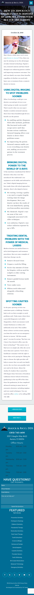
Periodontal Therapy (17, 527)
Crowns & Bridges (17, 541)
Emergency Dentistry (17, 567)
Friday (8, 472)
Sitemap (17, 585)
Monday (9, 446)
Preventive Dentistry (17, 517)
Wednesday (10, 459)
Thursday (9, 466)
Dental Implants (17, 547)
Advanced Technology (17, 564)
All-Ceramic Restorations (17, 560)
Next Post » (17, 417)
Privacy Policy (23, 583)
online (16, 394)
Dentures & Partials (17, 544)
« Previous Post (17, 409)
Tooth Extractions (17, 537)
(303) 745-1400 (17, 432)
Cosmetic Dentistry (17, 550)
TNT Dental (25, 587)
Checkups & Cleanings (17, 521)
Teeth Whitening (17, 557)
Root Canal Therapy (17, 534)
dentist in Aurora (12, 58)
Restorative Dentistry (17, 531)
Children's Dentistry (17, 524)
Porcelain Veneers (17, 554)
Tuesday (9, 453)
